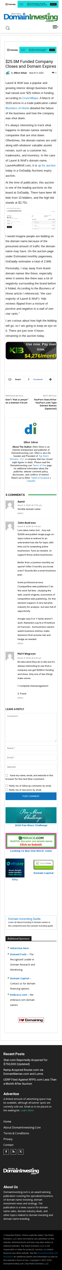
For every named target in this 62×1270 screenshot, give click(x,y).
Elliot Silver (20, 73)
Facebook (44, 478)
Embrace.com (18, 994)
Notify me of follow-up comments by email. (30, 786)
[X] (20, 1152)
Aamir (21, 501)
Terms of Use (39, 465)
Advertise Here (19, 948)
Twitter (34, 478)
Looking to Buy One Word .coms (31, 850)
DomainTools (18, 954)
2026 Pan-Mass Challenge (31, 825)
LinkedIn (31, 481)
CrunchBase (30, 98)
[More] (50, 379)
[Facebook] (6, 1152)
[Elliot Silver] (8, 73)
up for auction (46, 165)
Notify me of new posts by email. (25, 790)
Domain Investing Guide (24, 919)
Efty (15, 879)
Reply (20, 513)
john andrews (27, 523)
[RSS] (13, 1152)
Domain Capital (19, 978)
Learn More (27, 1110)
